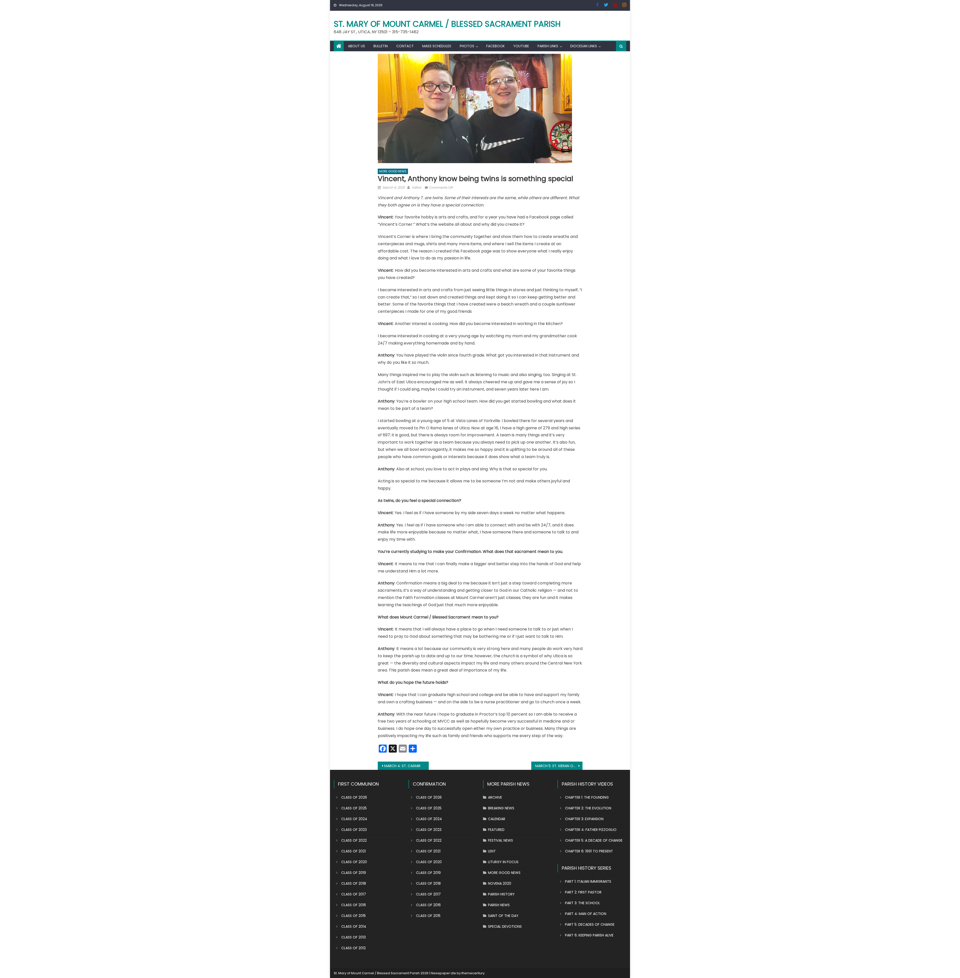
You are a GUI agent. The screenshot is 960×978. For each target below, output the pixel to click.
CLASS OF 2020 (354, 861)
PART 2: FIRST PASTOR (583, 892)
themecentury (473, 973)
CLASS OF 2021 (353, 851)
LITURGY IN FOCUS (503, 861)
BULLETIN (381, 46)
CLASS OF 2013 (353, 937)
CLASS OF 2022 (354, 840)
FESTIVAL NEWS (500, 840)
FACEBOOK (495, 46)
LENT (492, 851)
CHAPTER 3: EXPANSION (584, 818)
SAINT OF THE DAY (503, 915)
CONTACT (405, 46)
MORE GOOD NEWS (392, 171)
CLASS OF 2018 (353, 883)
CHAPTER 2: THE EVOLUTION (588, 808)
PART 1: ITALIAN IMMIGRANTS (588, 881)
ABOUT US (356, 46)
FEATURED (496, 829)
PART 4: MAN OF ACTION (585, 913)
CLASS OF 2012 (353, 947)
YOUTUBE (521, 46)
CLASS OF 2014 (353, 926)
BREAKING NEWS (501, 808)
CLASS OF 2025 (354, 808)
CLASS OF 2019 (353, 872)
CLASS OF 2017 (353, 894)
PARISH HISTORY (501, 894)
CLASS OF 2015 (353, 915)
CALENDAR (496, 818)
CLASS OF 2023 (354, 829)
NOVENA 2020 (499, 883)
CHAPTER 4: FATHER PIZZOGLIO (590, 829)
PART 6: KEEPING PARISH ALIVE (589, 935)
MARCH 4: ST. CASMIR (402, 765)
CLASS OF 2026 (354, 797)
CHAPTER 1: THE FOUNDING (587, 797)
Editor (416, 187)
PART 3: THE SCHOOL (582, 902)
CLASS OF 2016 (353, 904)
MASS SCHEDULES (436, 46)
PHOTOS (467, 46)
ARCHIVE (495, 797)
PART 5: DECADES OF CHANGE (589, 924)
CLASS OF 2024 (354, 818)
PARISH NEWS (499, 904)
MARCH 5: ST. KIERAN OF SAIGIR (558, 765)
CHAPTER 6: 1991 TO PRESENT (589, 851)
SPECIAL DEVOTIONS (505, 926)
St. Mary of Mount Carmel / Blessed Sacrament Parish (447, 24)
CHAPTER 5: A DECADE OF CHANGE (593, 840)
